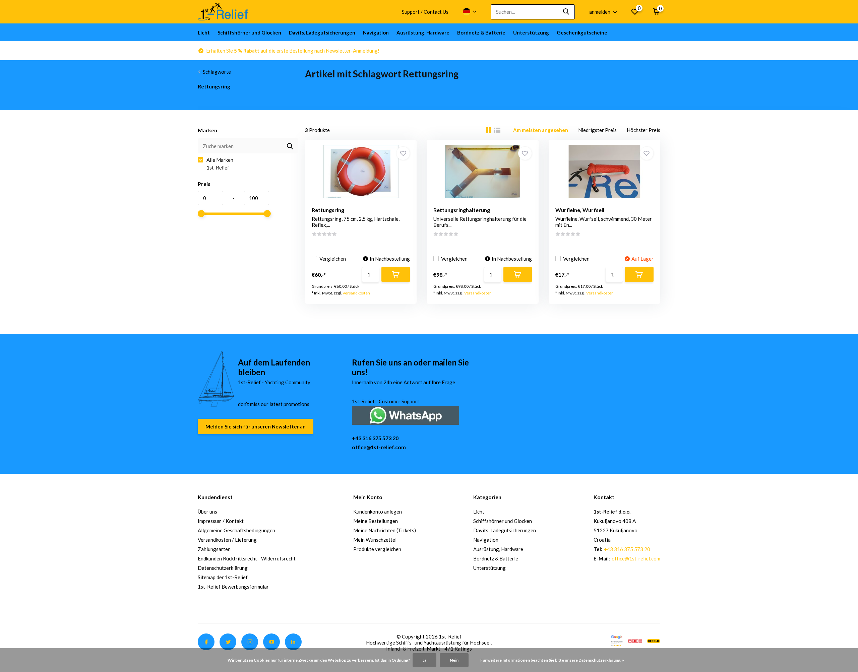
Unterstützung (531, 32)
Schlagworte (217, 72)
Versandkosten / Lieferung (227, 540)
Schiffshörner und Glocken (249, 32)
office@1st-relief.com (379, 447)
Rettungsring (328, 210)
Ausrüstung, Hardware (422, 32)
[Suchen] (566, 11)
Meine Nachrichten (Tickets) (384, 530)
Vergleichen (332, 259)
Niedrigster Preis (597, 130)
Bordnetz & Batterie (481, 32)
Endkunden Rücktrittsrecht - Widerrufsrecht (247, 558)
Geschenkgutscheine (582, 32)
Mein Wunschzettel (374, 540)
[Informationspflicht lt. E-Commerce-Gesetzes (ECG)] (635, 640)
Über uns (207, 512)
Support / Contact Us (425, 12)
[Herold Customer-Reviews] (653, 640)
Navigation (376, 32)
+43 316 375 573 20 (375, 438)
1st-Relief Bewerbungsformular (233, 587)
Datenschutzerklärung (223, 568)
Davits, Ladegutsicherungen (322, 32)
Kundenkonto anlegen (377, 512)
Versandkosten (356, 292)
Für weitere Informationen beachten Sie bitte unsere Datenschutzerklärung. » (552, 660)
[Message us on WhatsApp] (405, 414)
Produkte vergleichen (377, 549)
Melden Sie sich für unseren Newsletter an (255, 426)
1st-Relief (217, 167)
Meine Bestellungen (375, 521)
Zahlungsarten (214, 549)
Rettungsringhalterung (461, 210)
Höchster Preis (643, 130)
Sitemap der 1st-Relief (223, 577)
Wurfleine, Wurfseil (579, 210)
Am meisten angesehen (540, 130)
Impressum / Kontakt (221, 521)
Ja (424, 660)
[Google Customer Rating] (616, 640)
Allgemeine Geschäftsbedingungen (236, 530)
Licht (204, 32)
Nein (454, 660)
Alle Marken (219, 160)
